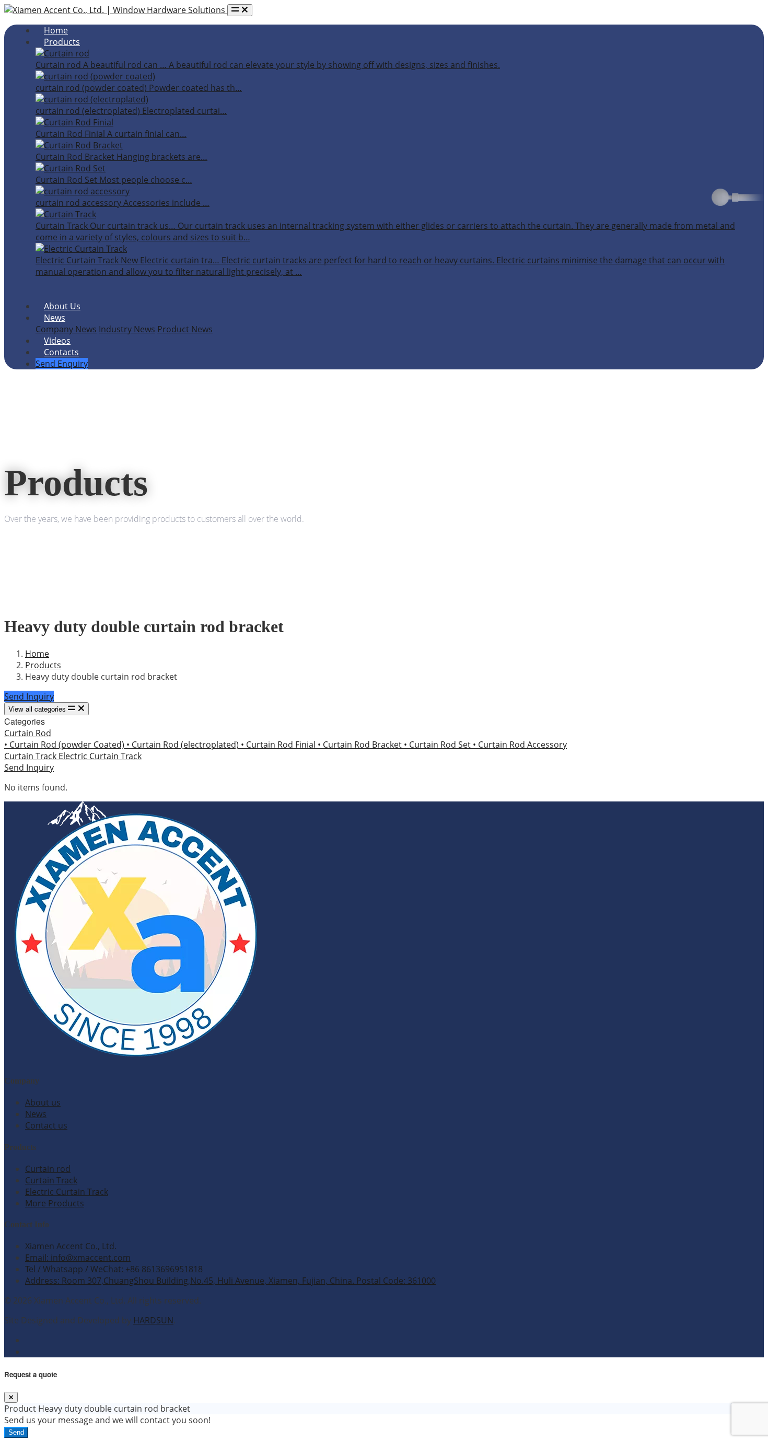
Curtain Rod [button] (27, 733)
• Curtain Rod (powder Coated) (65, 744)
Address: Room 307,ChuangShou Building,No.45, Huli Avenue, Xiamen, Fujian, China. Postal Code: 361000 (230, 1280)
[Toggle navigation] (239, 10)
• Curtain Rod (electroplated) (183, 744)
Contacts (61, 352)
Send (16, 1432)
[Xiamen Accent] (115, 10)
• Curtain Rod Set (438, 744)
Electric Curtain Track (100, 756)
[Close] (11, 1397)
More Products (54, 1203)
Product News (185, 329)
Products (62, 42)
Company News (66, 329)
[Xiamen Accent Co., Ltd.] (134, 1059)
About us (43, 1102)
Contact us (46, 1125)
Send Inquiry (29, 696)
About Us (62, 306)
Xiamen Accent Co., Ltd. (71, 1246)
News (54, 317)
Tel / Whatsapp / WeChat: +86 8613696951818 (114, 1269)
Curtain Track (31, 756)
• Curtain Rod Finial (279, 744)
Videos (57, 340)
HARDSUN (153, 1320)
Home (56, 30)
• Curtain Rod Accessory (520, 744)
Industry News (127, 329)
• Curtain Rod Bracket (361, 744)
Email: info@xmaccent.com (78, 1257)
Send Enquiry (62, 363)
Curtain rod (48, 1168)
